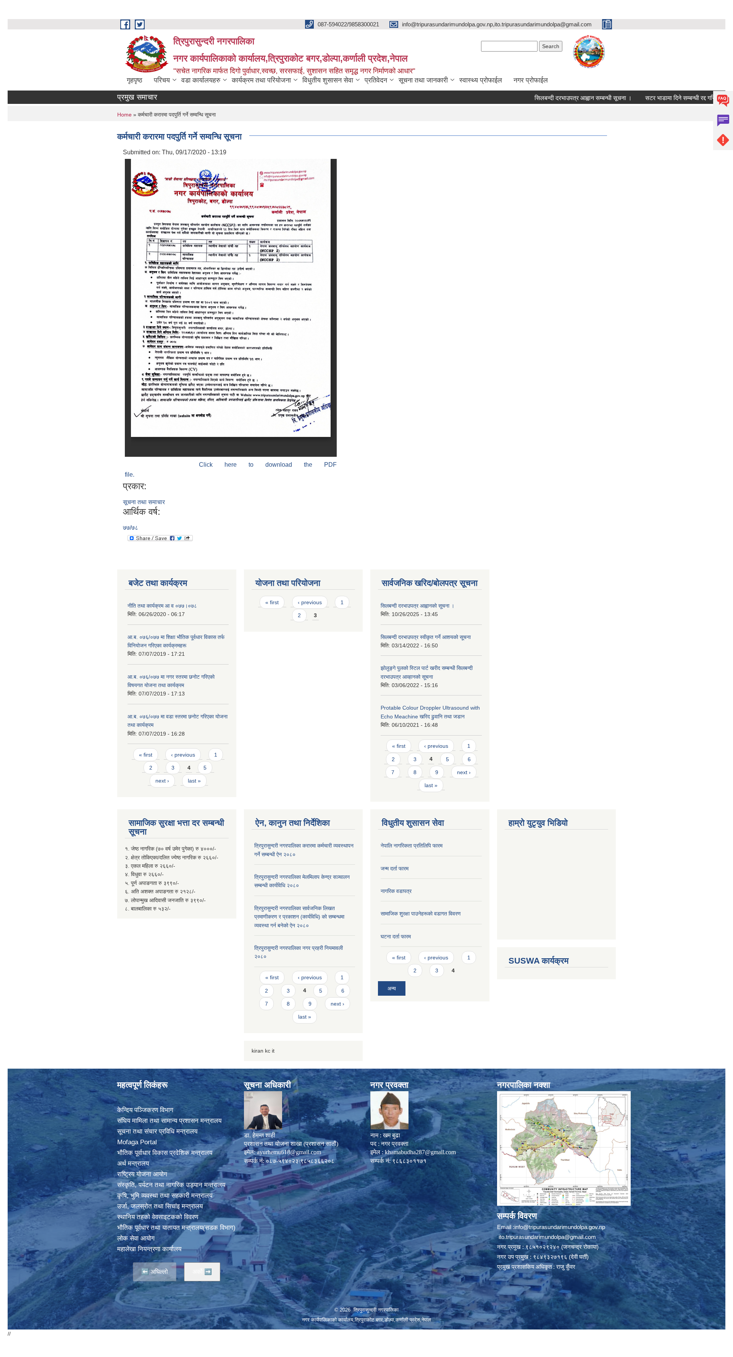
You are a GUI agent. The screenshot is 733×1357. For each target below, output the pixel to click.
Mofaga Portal (137, 1142)
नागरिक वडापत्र (396, 891)
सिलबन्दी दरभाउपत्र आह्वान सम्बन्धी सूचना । (550, 98)
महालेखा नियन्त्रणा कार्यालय (149, 1249)
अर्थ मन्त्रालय (133, 1163)
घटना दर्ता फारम (396, 936)
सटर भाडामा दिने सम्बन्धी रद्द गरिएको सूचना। (661, 98)
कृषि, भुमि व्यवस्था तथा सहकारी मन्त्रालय (164, 1195)
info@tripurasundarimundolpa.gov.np (559, 1227)
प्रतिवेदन (376, 80)
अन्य (391, 988)
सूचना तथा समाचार (144, 502)
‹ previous (183, 755)
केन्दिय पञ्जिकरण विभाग (145, 1110)
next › (162, 781)
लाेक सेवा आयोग (136, 1238)
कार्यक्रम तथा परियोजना (261, 80)
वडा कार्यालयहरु (200, 80)
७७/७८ (130, 527)
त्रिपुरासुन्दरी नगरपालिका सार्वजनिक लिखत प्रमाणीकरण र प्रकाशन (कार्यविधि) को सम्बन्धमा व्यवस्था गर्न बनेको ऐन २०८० (299, 916)
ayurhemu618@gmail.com (289, 1152)
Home (124, 115)
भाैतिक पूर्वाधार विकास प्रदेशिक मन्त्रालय (164, 1152)
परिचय (162, 80)
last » (194, 781)
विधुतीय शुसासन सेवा (327, 80)
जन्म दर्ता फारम (394, 868)
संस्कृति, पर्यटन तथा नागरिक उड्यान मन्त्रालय (171, 1185)
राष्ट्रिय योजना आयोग (142, 1174)
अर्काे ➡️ (202, 1271)
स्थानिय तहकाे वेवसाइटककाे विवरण (157, 1217)
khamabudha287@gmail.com (420, 1152)
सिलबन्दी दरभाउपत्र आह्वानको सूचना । (417, 606)
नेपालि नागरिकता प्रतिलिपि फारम (411, 846)
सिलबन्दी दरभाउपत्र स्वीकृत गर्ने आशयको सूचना (426, 637)
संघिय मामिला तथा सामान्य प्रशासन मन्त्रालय (169, 1120)
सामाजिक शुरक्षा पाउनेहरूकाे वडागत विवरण (421, 914)
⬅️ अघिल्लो (154, 1271)
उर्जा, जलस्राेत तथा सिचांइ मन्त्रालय (160, 1206)
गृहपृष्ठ (134, 80)
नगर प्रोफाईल (530, 80)
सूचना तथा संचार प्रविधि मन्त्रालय (157, 1131)
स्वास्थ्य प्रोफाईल (480, 80)
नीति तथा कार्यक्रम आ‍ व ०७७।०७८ (162, 606)
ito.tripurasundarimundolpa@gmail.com (547, 1237)
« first (145, 755)
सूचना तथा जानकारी (423, 80)
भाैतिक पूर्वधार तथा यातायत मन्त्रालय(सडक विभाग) (176, 1227)
